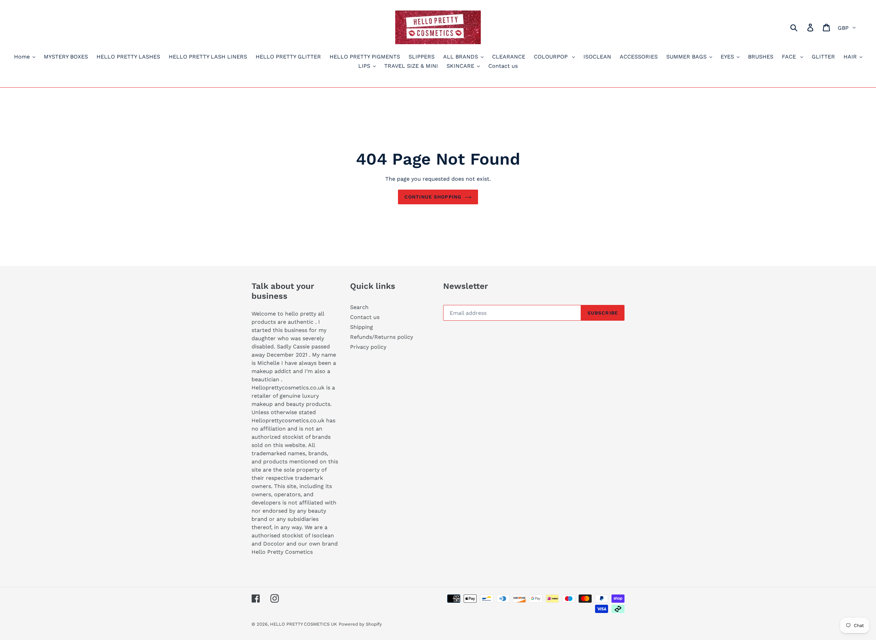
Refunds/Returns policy (381, 337)
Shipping (361, 327)
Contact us (364, 317)
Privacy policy (368, 347)
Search (359, 307)
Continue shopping (432, 197)
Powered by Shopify (360, 624)
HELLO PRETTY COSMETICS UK (303, 624)
